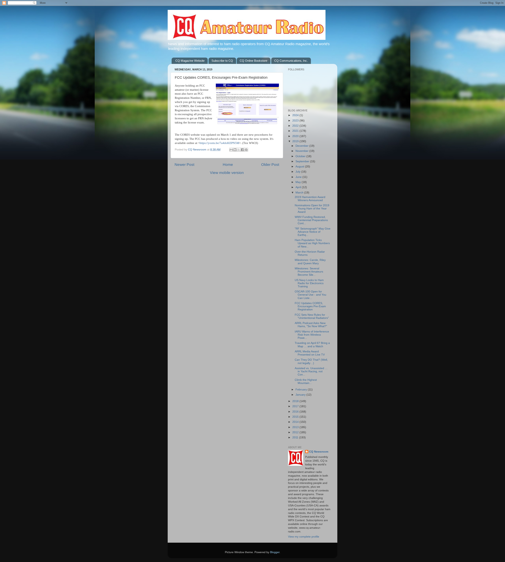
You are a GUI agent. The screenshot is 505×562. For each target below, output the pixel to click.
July (298, 171)
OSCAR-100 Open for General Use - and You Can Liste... (310, 294)
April (299, 187)
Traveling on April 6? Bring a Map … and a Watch (312, 345)
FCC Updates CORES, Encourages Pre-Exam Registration (310, 306)
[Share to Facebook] (242, 150)
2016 (295, 411)
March (300, 192)
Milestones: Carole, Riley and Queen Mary (310, 262)
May (299, 182)
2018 (295, 401)
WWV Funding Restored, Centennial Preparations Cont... (311, 220)
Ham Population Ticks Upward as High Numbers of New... (312, 243)
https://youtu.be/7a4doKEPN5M (219, 143)
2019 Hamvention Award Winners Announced (310, 199)
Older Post (270, 164)
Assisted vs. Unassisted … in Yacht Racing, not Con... (311, 371)
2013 (295, 427)
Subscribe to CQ (222, 60)
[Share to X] (239, 150)
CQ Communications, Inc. (291, 60)
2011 (295, 437)
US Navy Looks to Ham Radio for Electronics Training (309, 283)
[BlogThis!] (235, 150)
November (302, 150)
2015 (295, 416)
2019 (295, 141)
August (300, 166)
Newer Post (184, 164)
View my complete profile (303, 536)
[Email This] (231, 150)
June (299, 177)
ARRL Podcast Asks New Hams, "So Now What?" (311, 325)
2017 (295, 406)
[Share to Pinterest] (246, 150)
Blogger (275, 552)
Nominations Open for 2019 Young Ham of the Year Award (312, 208)
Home (228, 164)
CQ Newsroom (318, 451)
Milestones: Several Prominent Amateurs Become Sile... (309, 271)
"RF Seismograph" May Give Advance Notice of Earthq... (312, 231)
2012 (295, 432)
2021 (295, 130)
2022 (295, 125)
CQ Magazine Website (190, 60)
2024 (295, 115)
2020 (295, 136)
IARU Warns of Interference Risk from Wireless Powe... (312, 334)
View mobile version (227, 173)
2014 (295, 421)
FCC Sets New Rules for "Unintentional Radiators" (312, 316)
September (303, 161)
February (302, 389)
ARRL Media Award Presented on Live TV (310, 353)
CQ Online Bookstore (253, 60)
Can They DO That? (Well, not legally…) (311, 361)
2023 (295, 120)
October (301, 156)
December (302, 145)
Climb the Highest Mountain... (306, 381)
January (301, 394)
